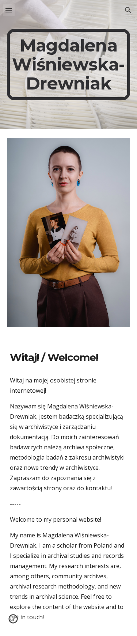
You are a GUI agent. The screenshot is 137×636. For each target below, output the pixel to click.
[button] (9, 10)
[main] (68, 64)
